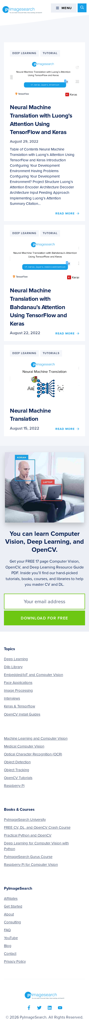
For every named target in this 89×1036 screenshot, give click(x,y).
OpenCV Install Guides (22, 714)
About (9, 914)
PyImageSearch (22, 9)
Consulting (12, 922)
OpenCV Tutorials (18, 778)
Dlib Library (13, 667)
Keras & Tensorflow (19, 706)
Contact (10, 953)
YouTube (11, 938)
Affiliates (11, 898)
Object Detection (17, 762)
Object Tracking (16, 770)
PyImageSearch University (25, 819)
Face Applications (18, 682)
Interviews (12, 698)
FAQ (7, 930)
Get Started (13, 906)
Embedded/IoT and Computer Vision (33, 675)
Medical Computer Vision (24, 746)
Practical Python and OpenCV (27, 835)
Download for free (44, 618)
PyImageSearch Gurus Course (28, 857)
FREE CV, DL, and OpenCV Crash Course (37, 827)
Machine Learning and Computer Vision (35, 738)
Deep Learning (16, 659)
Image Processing (18, 690)
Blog (7, 946)
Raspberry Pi (14, 785)
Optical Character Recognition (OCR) (33, 754)
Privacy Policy (15, 961)
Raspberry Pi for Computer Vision (31, 864)
